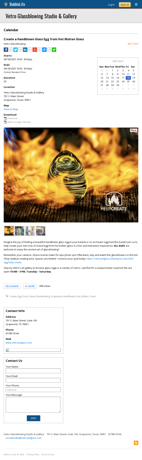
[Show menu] (134, 4)
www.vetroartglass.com (19, 342)
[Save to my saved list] (54, 51)
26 (133, 81)
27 (102, 85)
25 (128, 81)
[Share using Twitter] (15, 51)
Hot (78, 296)
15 (112, 77)
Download (12, 118)
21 (107, 81)
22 (112, 81)
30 (102, 70)
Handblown (69, 296)
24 (123, 81)
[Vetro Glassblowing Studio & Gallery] (7, 350)
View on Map (11, 109)
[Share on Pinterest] (133, 131)
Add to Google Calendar (19, 122)
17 (123, 77)
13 (102, 77)
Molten (84, 296)
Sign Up (125, 4)
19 (133, 77)
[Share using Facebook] (6, 51)
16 (117, 77)
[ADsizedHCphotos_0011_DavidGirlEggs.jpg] (30, 230)
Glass (32, 296)
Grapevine (56, 296)
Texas (92, 296)
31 (107, 70)
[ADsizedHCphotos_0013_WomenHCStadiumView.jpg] (41, 230)
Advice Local (10, 454)
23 (117, 81)
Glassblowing (43, 296)
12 (133, 74)
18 (128, 77)
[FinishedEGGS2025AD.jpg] (20, 230)
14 (107, 77)
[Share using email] (44, 51)
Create (12, 296)
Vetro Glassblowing (15, 43)
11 (128, 74)
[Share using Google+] (35, 51)
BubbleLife (17, 4)
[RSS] (136, 443)
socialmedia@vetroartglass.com (23, 438)
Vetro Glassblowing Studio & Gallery (41, 16)
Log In (111, 4)
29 (112, 85)
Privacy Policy (32, 454)
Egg (19, 296)
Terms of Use (48, 454)
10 (123, 74)
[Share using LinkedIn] (25, 51)
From (25, 296)
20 (102, 81)
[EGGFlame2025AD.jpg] (9, 230)
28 (107, 85)
